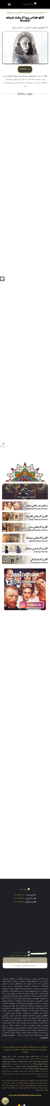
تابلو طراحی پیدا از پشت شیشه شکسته (25, 19)
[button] (9, 4)
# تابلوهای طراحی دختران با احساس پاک (30, 27)
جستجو (23, 960)
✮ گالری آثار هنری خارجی (35, 12)
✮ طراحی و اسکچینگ (15, 12)
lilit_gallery (19, 898)
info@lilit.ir (19, 895)
